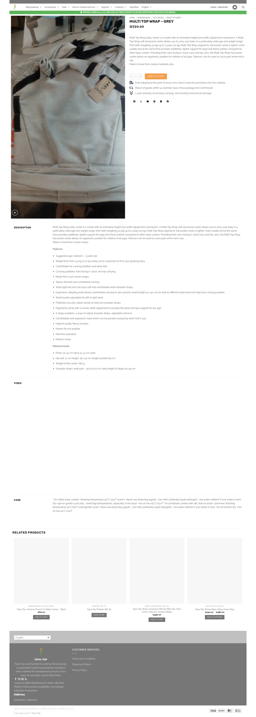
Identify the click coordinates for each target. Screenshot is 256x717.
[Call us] (26, 679)
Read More (55, 675)
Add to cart (156, 76)
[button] (219, 7)
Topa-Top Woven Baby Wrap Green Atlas (214, 609)
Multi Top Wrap (174, 17)
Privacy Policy (79, 670)
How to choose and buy (83, 7)
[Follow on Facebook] (16, 679)
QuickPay (134, 7)
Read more (99, 615)
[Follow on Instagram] (19, 679)
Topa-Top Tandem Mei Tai (99, 609)
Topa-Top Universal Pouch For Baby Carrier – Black (41, 609)
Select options (214, 617)
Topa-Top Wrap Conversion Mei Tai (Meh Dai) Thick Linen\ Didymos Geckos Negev (157, 610)
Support (105, 7)
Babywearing (32, 7)
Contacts (119, 7)
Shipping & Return (81, 664)
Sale (64, 7)
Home (132, 17)
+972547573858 (22, 682)
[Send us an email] (22, 679)
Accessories (50, 7)
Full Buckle (158, 17)
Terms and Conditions (83, 658)
